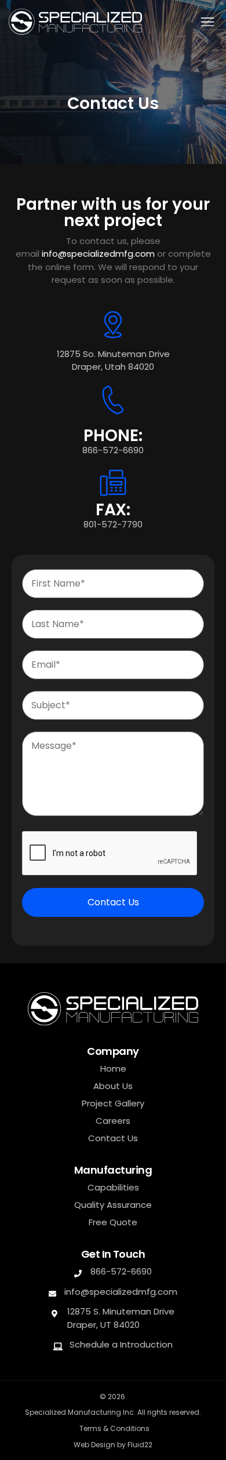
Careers (113, 1121)
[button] (207, 22)
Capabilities (113, 1187)
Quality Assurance (113, 1205)
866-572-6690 (113, 450)
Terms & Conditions (114, 1428)
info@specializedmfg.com (98, 253)
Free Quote (113, 1222)
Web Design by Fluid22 (113, 1445)
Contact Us (113, 902)
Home (113, 1069)
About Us (113, 1086)
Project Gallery (113, 1103)
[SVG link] (75, 22)
